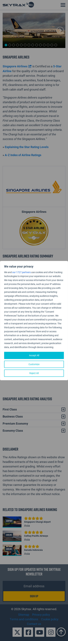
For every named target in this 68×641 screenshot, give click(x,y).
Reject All (34, 373)
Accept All (34, 355)
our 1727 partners (21, 272)
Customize (34, 364)
